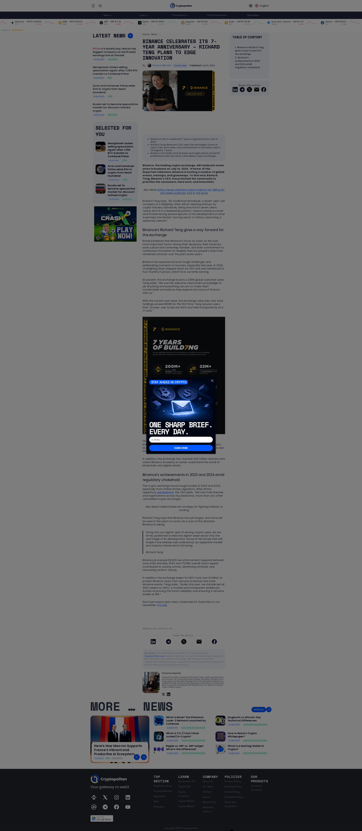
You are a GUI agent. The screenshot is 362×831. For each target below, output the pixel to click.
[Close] (212, 380)
